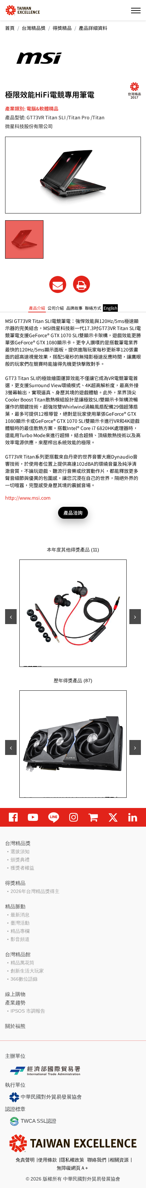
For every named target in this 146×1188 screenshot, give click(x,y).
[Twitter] (113, 817)
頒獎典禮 (20, 859)
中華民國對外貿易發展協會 (50, 1097)
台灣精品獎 (33, 27)
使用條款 (47, 1160)
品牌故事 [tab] (74, 308)
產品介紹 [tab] (37, 308)
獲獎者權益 (22, 867)
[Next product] (135, 616)
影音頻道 (20, 939)
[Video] (33, 817)
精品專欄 (20, 931)
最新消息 (20, 914)
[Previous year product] (11, 747)
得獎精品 (62, 27)
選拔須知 (20, 851)
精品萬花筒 (22, 962)
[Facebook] (13, 817)
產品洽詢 (73, 512)
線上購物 (15, 994)
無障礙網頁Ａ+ (72, 1168)
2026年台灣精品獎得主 (35, 891)
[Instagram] (73, 817)
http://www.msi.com (28, 497)
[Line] (53, 817)
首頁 (10, 27)
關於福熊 (15, 1026)
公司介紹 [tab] (56, 308)
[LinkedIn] (132, 817)
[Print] (81, 284)
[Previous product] (11, 616)
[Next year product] (135, 747)
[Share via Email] (57, 284)
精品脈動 (15, 906)
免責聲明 (25, 1160)
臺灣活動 (20, 922)
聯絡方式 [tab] (93, 308)
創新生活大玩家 (27, 970)
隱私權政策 (72, 1160)
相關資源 (119, 1160)
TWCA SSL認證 (37, 1121)
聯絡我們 (96, 1160)
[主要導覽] (136, 10)
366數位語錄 (24, 979)
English (110, 308)
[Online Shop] (93, 817)
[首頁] (23, 10)
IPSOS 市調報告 (28, 1011)
